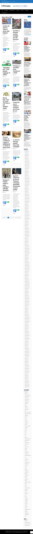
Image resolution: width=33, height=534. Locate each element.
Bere (25, 410)
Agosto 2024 (27, 185)
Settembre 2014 (27, 355)
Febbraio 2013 (27, 381)
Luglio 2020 (26, 255)
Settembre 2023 (27, 201)
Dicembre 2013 (27, 368)
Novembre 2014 (27, 352)
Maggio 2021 (27, 241)
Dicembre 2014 (27, 351)
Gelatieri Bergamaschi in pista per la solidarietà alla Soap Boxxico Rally (27, 137)
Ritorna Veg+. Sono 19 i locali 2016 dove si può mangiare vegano (6, 103)
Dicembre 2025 (27, 162)
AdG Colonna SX (27, 396)
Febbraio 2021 (27, 245)
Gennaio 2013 (27, 382)
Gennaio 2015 (27, 349)
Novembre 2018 (27, 284)
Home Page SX (27, 442)
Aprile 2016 (26, 328)
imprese (26, 449)
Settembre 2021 (27, 235)
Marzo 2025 (26, 175)
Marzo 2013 (26, 379)
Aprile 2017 (26, 311)
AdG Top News (27, 399)
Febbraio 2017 (27, 314)
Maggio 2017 (27, 309)
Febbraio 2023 (27, 211)
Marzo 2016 (26, 329)
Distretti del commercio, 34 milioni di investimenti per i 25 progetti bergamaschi (27, 82)
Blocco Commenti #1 (28, 412)
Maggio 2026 (27, 155)
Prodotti (26, 477)
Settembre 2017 (27, 304)
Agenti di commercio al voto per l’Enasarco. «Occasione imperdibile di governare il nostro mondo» (16, 183)
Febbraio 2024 (27, 194)
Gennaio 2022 (27, 229)
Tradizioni (26, 502)
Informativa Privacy (9, 1)
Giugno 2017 (27, 308)
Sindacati (26, 490)
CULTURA (17, 10)
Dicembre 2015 (27, 334)
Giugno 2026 (27, 154)
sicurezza (26, 489)
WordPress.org (27, 525)
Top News (26, 500)
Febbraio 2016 (27, 331)
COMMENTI (27, 10)
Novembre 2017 (27, 301)
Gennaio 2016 (27, 332)
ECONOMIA (6, 10)
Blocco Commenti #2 (28, 413)
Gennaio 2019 (27, 281)
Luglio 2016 (26, 324)
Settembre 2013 (27, 371)
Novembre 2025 (27, 164)
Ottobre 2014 (27, 354)
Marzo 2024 (26, 192)
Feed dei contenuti (27, 522)
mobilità (26, 469)
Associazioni (26, 409)
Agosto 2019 (27, 271)
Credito (26, 424)
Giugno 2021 (27, 239)
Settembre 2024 (27, 184)
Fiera (25, 434)
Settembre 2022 (27, 218)
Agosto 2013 (27, 372)
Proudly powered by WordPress (10, 532)
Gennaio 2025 (27, 178)
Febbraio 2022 (27, 228)
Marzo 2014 (26, 364)
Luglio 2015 (26, 341)
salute (26, 483)
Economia (26, 427)
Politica (26, 476)
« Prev (4, 217)
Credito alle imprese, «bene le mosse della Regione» (6, 29)
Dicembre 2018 (27, 282)
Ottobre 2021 (27, 234)
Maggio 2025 (27, 172)
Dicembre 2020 (27, 248)
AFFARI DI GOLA (4, 12)
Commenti (26, 421)
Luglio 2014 (26, 358)
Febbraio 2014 (27, 365)
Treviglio (26, 506)
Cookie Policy (13, 1)
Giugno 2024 (27, 188)
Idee (25, 445)
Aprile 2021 (26, 242)
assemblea (26, 407)
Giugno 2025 (27, 171)
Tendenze (26, 497)
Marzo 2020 (26, 261)
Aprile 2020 (26, 259)
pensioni (26, 473)
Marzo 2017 (26, 312)
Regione (26, 480)
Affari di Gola (27, 400)
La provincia (26, 459)
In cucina (26, 451)
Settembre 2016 (27, 321)
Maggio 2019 (27, 275)
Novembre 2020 (27, 249)
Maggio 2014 (27, 361)
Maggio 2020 (27, 258)
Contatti (5, 1)
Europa (26, 428)
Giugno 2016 (27, 325)
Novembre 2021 (27, 232)
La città (26, 457)
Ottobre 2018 (27, 285)
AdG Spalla (26, 397)
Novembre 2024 (27, 181)
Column (26, 420)
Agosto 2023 (27, 202)
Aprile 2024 (26, 191)
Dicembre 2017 (27, 299)
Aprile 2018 (26, 294)
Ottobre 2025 (27, 165)
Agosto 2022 (27, 219)
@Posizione (26, 392)
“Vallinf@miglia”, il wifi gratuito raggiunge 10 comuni (6, 71)
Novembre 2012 (27, 385)
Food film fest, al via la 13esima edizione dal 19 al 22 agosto (27, 64)
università (26, 511)
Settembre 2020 (27, 252)
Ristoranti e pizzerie (28, 482)
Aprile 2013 (26, 378)
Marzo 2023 (26, 209)
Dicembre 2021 (27, 231)
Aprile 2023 (26, 208)
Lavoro (26, 460)
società (26, 492)
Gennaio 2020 (27, 264)
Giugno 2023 (27, 205)
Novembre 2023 (27, 198)
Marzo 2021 (26, 244)
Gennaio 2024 (27, 195)
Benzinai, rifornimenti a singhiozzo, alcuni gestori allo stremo (27, 48)
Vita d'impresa (27, 514)
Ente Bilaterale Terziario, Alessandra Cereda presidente (27, 118)
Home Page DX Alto (28, 438)
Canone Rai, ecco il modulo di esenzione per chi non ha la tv (16, 106)
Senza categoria (27, 487)
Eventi (26, 430)
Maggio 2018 (27, 292)
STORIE (22, 10)
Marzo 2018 (26, 295)
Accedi (26, 521)
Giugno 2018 (27, 291)
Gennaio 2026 (27, 161)
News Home (26, 470)
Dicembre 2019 (27, 265)
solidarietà (26, 493)
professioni (26, 479)
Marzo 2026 (26, 158)
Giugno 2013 (27, 375)
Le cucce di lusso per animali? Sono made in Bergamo (16, 143)
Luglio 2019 (26, 272)
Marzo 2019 (26, 278)
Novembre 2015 (27, 335)
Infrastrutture (27, 452)
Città (25, 417)
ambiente (26, 406)
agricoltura (26, 403)
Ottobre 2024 (27, 182)
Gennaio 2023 (27, 212)
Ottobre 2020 (27, 251)
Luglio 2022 (26, 221)
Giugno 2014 (27, 359)
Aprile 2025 (26, 174)
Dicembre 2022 (27, 214)
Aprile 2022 (26, 225)
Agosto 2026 (27, 151)
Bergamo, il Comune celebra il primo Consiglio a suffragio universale (6, 185)
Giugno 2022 (27, 222)
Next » (19, 217)
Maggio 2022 (27, 224)
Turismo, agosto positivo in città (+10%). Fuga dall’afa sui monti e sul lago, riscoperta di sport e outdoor (27, 100)
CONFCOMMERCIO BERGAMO (5, 2)
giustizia (26, 437)
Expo (25, 431)
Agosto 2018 (27, 288)
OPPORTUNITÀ (12, 10)
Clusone (26, 418)
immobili (26, 448)
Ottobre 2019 (27, 268)
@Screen (26, 393)
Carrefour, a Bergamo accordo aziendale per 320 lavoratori (16, 35)
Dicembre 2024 (27, 179)
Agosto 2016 (27, 322)
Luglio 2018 (26, 289)
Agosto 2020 (27, 254)
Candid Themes (25, 532)
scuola (26, 486)
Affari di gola (26, 402)
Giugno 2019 (27, 274)
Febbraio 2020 (27, 262)
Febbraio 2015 (27, 348)
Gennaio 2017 (27, 315)
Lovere (26, 467)
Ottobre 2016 (27, 319)
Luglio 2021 (26, 238)
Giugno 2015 (27, 342)
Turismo (26, 507)
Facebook (31, 0)
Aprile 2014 (26, 362)
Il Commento (26, 446)
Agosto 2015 (27, 339)
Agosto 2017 (27, 305)
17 (16, 217)
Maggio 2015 (27, 344)
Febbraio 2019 (27, 279)
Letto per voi (26, 463)
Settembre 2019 (27, 269)
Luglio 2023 (26, 204)
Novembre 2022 (27, 215)
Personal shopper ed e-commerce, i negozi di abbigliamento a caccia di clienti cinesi (6, 142)
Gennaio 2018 (27, 298)
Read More (4, 52)
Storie (26, 496)
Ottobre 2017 (27, 302)
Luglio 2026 (26, 152)
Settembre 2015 (27, 338)
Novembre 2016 (27, 318)
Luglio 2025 (26, 169)
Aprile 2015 (26, 345)
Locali (25, 466)
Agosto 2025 (27, 168)
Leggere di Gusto (27, 462)
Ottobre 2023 (27, 199)
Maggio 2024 (27, 189)
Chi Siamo (2, 1)
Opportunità (26, 472)
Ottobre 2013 (27, 369)
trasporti (26, 503)
